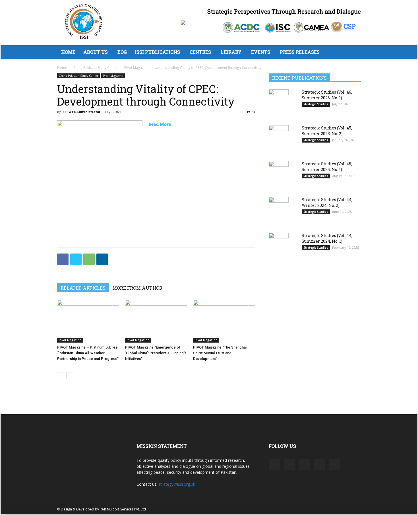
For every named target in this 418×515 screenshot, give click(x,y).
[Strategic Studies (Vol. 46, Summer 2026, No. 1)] (279, 103)
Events (260, 52)
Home (68, 52)
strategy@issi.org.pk (176, 484)
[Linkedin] (102, 259)
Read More (159, 124)
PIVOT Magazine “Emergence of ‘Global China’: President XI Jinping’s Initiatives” (155, 353)
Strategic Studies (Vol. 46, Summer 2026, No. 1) (327, 94)
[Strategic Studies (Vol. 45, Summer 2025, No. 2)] (279, 139)
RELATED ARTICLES (83, 288)
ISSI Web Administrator (80, 112)
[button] (354, 52)
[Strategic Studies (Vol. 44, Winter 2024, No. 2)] (279, 211)
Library (231, 52)
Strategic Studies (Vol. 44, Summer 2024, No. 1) (327, 238)
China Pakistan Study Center (95, 67)
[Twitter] (76, 259)
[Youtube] (334, 464)
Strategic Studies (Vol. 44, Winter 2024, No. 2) (327, 202)
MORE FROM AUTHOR (137, 288)
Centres (200, 52)
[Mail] (304, 464)
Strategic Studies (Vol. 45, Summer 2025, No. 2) (327, 130)
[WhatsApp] (89, 259)
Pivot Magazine (136, 67)
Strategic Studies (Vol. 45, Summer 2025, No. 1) (327, 166)
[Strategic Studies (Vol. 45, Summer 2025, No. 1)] (279, 175)
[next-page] (69, 375)
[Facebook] (63, 259)
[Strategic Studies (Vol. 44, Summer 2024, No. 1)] (279, 246)
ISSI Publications (157, 52)
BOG (122, 52)
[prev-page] (60, 375)
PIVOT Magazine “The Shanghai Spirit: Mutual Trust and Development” (220, 353)
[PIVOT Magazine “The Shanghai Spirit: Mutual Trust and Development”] (224, 321)
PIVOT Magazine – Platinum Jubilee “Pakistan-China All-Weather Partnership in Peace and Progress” (88, 353)
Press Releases (300, 52)
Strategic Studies (315, 104)
